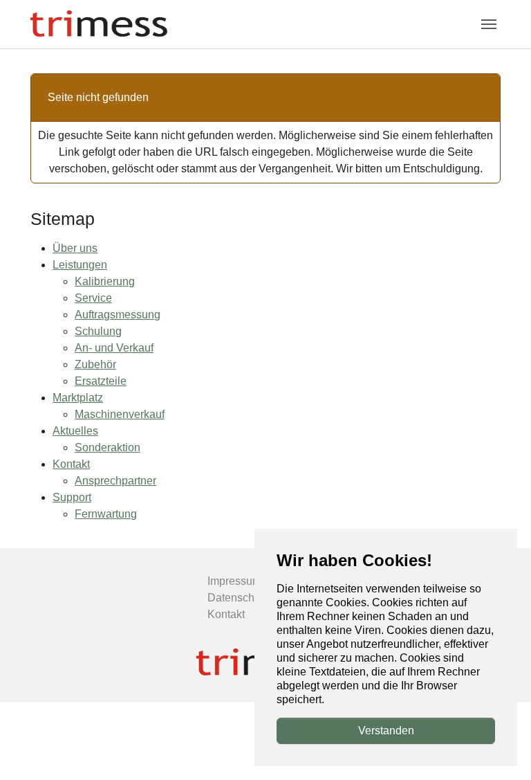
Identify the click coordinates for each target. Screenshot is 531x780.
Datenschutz (238, 598)
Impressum (234, 581)
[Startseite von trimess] (98, 23)
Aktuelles (75, 431)
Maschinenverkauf (120, 414)
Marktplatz (78, 397)
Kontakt (71, 464)
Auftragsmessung (117, 314)
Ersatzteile (101, 381)
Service (93, 298)
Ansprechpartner (115, 481)
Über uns (75, 248)
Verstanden (386, 730)
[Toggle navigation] (489, 24)
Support (72, 497)
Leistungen (80, 265)
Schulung (98, 331)
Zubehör (95, 364)
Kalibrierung (105, 281)
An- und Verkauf (114, 348)
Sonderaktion (107, 447)
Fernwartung (106, 514)
